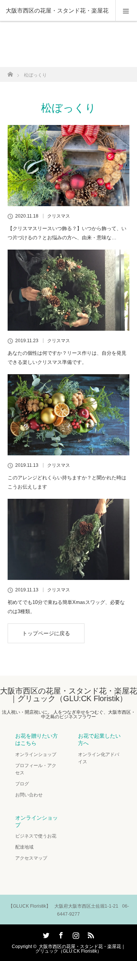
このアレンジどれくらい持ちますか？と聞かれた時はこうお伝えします (67, 482)
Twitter (45, 934)
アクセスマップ (31, 858)
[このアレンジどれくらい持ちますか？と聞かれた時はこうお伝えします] (68, 414)
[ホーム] (10, 72)
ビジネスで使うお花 (35, 836)
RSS (90, 934)
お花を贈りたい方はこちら (36, 739)
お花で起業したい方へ (99, 739)
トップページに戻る (46, 633)
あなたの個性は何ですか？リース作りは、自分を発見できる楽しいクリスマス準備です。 (67, 357)
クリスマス (58, 216)
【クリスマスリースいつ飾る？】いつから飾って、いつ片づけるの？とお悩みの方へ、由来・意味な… (67, 233)
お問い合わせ (29, 795)
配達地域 (24, 847)
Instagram (75, 934)
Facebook (60, 934)
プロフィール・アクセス (35, 769)
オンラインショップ (35, 754)
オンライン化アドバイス (98, 758)
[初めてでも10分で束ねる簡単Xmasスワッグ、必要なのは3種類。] (68, 539)
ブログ (22, 783)
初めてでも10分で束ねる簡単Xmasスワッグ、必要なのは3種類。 (66, 606)
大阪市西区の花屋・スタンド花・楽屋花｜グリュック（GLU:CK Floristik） (68, 695)
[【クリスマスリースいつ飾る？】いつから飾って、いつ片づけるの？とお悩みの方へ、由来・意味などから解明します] (68, 165)
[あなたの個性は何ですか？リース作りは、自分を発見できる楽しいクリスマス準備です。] (68, 290)
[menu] (126, 10)
